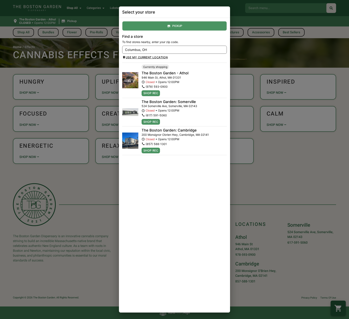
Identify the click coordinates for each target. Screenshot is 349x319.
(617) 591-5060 (156, 115)
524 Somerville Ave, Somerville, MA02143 (169, 106)
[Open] (223, 50)
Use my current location (147, 57)
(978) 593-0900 (157, 86)
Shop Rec (150, 93)
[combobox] (171, 50)
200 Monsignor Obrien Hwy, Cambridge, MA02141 (175, 134)
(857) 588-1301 (156, 144)
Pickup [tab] (177, 26)
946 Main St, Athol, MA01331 (161, 77)
